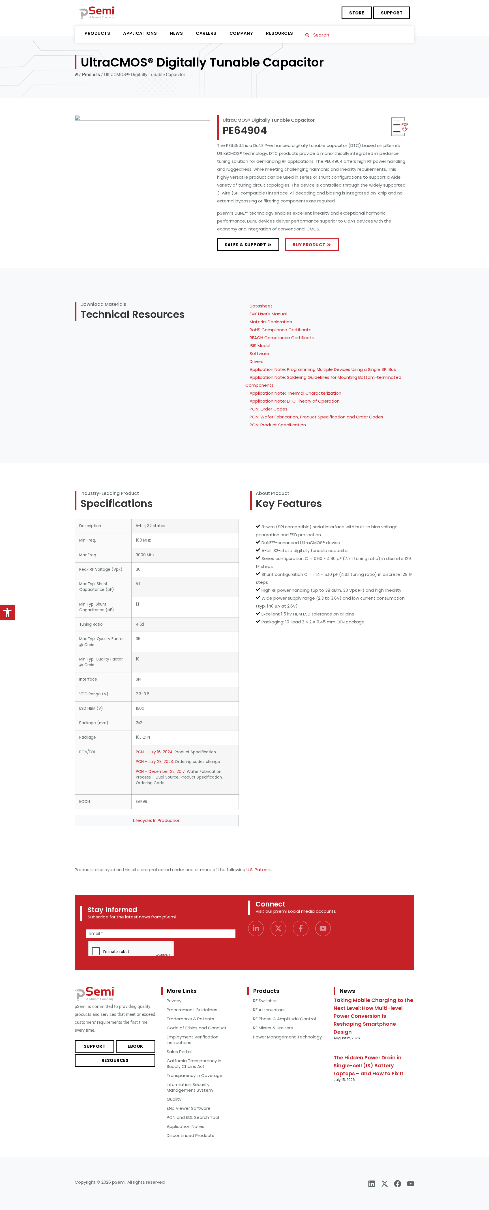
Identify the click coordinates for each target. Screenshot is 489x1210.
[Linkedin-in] (256, 928)
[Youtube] (323, 928)
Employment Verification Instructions (192, 1040)
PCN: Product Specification (278, 425)
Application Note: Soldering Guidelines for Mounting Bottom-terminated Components (323, 381)
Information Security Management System (190, 1087)
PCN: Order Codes (269, 409)
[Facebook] (397, 1183)
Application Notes (185, 1126)
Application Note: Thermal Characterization (295, 393)
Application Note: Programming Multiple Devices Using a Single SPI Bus (323, 369)
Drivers (256, 361)
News (176, 33)
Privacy (174, 1001)
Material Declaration (271, 322)
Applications (140, 33)
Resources (279, 33)
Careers (206, 33)
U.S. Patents (259, 870)
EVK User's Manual (268, 314)
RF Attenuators (269, 1010)
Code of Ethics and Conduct (197, 1028)
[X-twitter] (278, 928)
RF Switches (265, 1001)
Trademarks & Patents (190, 1019)
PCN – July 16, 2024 (154, 752)
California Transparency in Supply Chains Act (194, 1063)
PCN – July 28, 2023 (154, 761)
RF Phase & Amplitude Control (284, 1019)
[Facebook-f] (300, 928)
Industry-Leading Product (109, 493)
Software (259, 353)
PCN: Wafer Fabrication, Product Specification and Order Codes (316, 417)
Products (97, 33)
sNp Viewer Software (189, 1108)
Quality (174, 1099)
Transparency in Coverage (194, 1075)
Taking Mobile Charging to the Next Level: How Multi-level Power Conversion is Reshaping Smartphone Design (373, 1016)
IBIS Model (260, 346)
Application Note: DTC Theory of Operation (295, 401)
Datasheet (261, 306)
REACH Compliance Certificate (282, 338)
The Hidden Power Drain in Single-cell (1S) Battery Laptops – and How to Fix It (369, 1065)
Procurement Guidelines (192, 1010)
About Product (272, 493)
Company (241, 33)
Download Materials (103, 304)
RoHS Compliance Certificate (281, 330)
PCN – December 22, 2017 (160, 771)
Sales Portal (179, 1052)
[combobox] (357, 35)
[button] (7, 612)
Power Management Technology (287, 1037)
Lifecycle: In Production (157, 820)
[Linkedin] (371, 1183)
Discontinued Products (190, 1135)
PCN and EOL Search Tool (193, 1117)
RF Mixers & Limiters (273, 1028)
